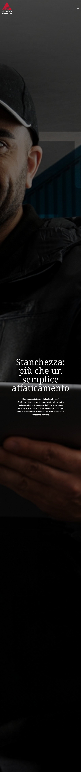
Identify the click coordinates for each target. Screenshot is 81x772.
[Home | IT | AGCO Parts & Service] (7, 8)
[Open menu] (78, 8)
